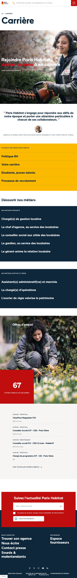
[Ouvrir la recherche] (13, 3)
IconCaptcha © (40, 520)
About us (31, 575)
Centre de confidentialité (36, 573)
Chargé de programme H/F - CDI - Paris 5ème (33, 456)
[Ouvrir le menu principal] (74, 3)
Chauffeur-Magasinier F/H (24, 418)
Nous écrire (10, 543)
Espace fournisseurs (59, 540)
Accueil (2, 13)
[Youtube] (43, 568)
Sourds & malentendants (13, 554)
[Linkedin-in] (47, 568)
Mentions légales (15, 573)
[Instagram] (38, 568)
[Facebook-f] (30, 568)
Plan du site (44, 575)
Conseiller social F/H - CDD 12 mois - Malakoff (33, 443)
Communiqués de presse (59, 573)
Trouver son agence (16, 538)
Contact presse (13, 548)
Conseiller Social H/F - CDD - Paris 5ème (31, 431)
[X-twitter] (34, 568)
